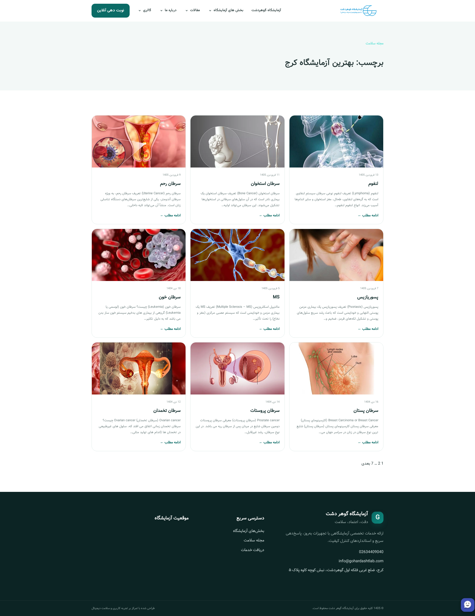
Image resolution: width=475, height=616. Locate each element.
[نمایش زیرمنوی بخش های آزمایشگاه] (211, 11)
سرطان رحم (170, 183)
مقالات (195, 10)
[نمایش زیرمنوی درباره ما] (162, 11)
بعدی (365, 463)
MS (276, 297)
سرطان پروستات (265, 410)
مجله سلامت (254, 540)
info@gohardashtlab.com (361, 561)
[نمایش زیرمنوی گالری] (140, 11)
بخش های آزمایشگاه (228, 10)
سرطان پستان (366, 410)
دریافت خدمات (252, 550)
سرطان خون (170, 297)
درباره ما (170, 10)
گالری (147, 10)
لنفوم (373, 183)
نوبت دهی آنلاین (110, 10)
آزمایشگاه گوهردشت (266, 10)
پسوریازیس (367, 297)
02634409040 (371, 552)
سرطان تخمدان (167, 410)
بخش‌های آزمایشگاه (248, 531)
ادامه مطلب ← (368, 215)
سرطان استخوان (265, 183)
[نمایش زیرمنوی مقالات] (187, 11)
